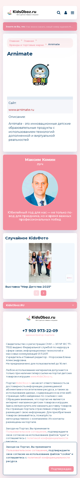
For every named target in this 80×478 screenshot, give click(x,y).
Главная (14, 41)
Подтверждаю (61, 469)
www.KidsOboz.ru (41, 376)
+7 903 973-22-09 (40, 330)
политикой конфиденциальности (47, 438)
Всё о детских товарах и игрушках (26, 15)
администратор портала (40, 335)
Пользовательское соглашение (26, 431)
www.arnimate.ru (21, 110)
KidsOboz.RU (15, 305)
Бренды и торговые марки (26, 45)
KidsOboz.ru (23, 382)
